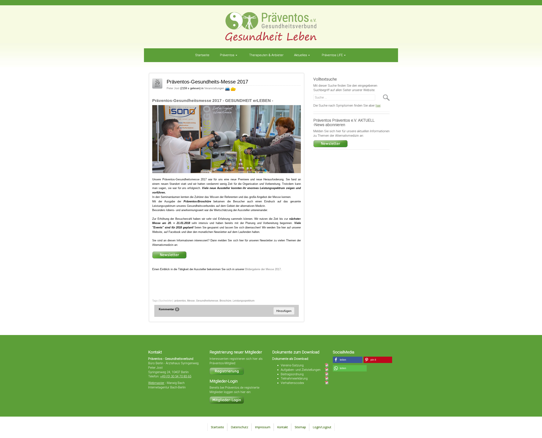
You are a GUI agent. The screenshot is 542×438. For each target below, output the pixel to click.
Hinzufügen (284, 311)
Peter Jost (173, 88)
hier (378, 105)
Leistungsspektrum (243, 300)
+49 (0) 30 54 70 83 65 (175, 376)
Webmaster (156, 383)
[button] (347, 360)
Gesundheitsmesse (207, 300)
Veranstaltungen (214, 88)
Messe (191, 300)
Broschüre (225, 300)
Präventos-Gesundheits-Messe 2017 (207, 82)
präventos (180, 300)
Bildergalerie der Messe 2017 (263, 269)
